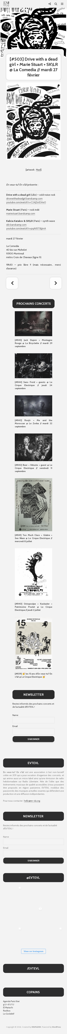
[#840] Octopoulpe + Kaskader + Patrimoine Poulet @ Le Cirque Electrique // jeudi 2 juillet (33, 606)
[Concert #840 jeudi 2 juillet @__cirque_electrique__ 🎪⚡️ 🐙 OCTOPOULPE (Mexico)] (33, 936)
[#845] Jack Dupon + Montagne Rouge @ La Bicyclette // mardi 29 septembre (33, 343)
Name (15, 715)
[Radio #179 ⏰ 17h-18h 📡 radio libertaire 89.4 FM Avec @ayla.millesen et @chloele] (33, 895)
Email (15, 726)
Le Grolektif (8, 1013)
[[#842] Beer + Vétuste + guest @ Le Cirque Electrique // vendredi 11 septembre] (33, 447)
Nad (38, 169)
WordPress (56, 1027)
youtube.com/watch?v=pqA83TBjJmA (26, 228)
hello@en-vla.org (32, 800)
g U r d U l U (8, 1004)
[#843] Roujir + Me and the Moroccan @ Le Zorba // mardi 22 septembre (33, 423)
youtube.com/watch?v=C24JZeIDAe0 (26, 202)
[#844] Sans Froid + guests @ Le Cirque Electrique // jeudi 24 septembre (33, 385)
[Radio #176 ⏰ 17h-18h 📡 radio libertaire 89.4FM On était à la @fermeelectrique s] (54, 915)
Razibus (6, 1010)
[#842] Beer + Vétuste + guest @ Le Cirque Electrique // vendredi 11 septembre (33, 468)
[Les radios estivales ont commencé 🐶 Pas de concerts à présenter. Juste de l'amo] (13, 915)
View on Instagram (33, 951)
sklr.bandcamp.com (16, 224)
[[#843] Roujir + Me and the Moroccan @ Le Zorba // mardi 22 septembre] (33, 405)
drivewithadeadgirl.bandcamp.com (24, 198)
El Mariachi (8, 1007)
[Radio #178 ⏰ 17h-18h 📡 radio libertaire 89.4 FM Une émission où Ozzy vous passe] (54, 895)
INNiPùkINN (36, 1027)
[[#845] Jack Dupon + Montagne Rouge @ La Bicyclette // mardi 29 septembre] (33, 323)
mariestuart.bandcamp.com (20, 213)
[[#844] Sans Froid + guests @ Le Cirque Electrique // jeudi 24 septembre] (33, 365)
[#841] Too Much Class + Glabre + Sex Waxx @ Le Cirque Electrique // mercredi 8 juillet (33, 538)
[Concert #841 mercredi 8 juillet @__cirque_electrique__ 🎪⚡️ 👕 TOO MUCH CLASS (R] (13, 936)
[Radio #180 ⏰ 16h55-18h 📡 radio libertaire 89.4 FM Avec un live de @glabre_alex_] (13, 895)
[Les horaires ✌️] (54, 936)
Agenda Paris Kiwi (11, 1001)
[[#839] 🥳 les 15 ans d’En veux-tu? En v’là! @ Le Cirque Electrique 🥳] (33, 643)
